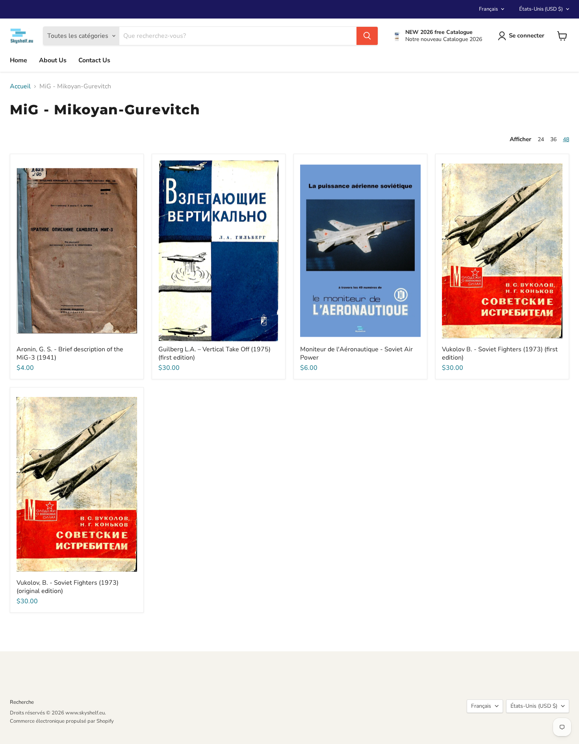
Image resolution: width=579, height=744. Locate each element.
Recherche (22, 702)
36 (553, 139)
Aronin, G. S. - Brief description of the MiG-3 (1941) (70, 353)
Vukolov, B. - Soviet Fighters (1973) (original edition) (68, 586)
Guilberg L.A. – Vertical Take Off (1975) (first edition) (214, 353)
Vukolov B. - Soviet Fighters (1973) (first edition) (500, 353)
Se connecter (526, 35)
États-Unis (541, 9)
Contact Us (94, 60)
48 (566, 139)
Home (18, 60)
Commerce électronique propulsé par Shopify (62, 721)
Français (488, 9)
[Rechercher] (367, 36)
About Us (53, 60)
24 (541, 139)
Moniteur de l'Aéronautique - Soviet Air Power (356, 353)
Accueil (20, 86)
